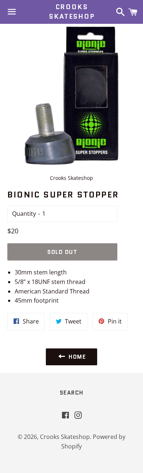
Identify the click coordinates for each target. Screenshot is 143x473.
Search (72, 393)
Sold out (62, 252)
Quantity (24, 214)
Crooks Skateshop (71, 12)
